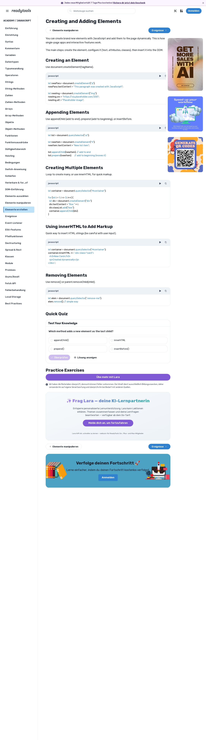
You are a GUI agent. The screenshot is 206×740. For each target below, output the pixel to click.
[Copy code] (166, 76)
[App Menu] (181, 11)
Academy (9, 20)
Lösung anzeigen (87, 357)
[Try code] (160, 76)
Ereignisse (158, 30)
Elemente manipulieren (65, 30)
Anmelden (193, 11)
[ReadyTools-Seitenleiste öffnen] (7, 11)
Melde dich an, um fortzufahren (108, 422)
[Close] (203, 3)
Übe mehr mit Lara (108, 377)
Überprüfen (61, 357)
